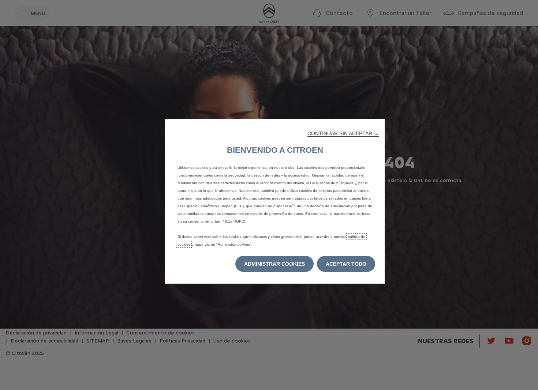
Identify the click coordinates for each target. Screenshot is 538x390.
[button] (343, 133)
